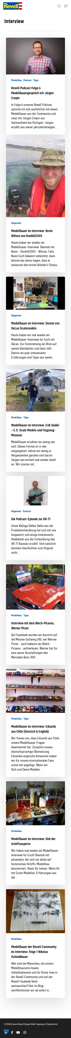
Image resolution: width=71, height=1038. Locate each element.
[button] (66, 6)
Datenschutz (52, 1024)
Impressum (41, 1024)
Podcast (27, 80)
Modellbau (16, 80)
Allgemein (16, 223)
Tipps (35, 80)
